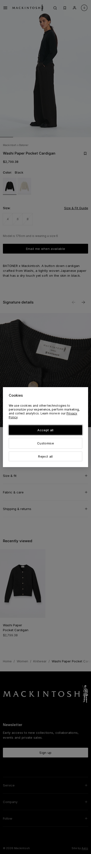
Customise (45, 443)
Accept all (45, 430)
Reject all (45, 456)
